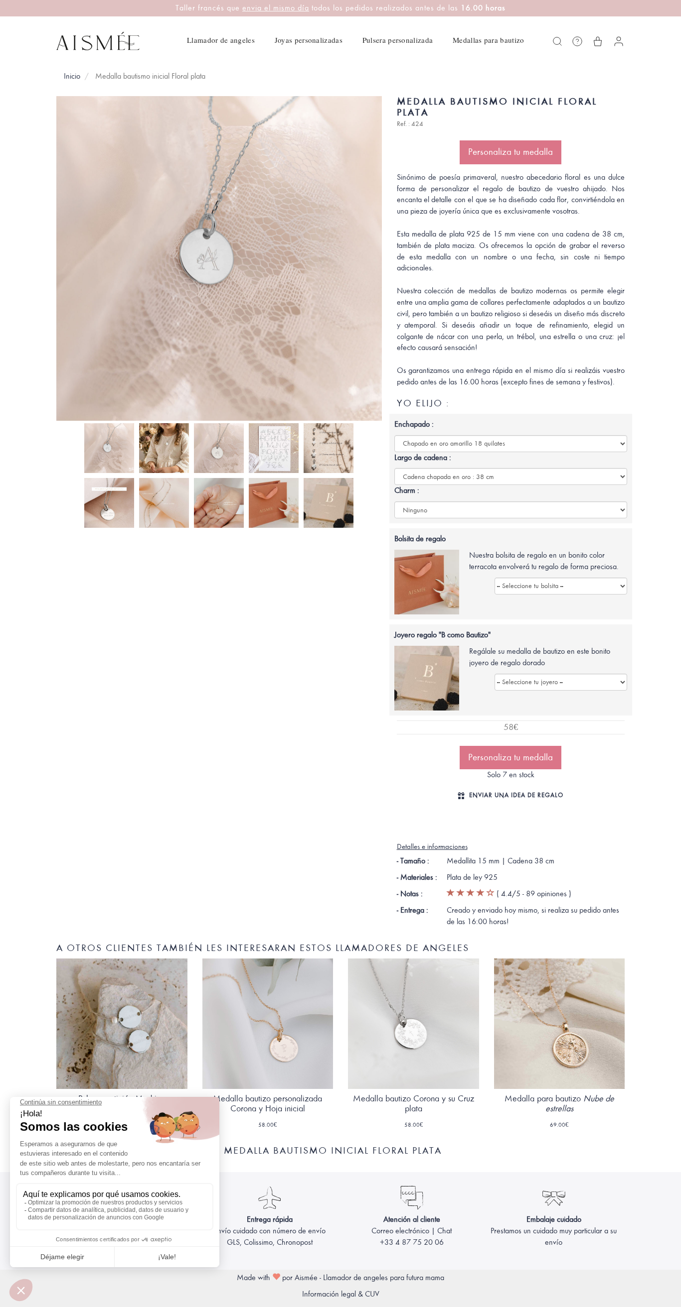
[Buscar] (557, 41)
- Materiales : (417, 877)
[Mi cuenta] (619, 41)
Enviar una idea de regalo (516, 795)
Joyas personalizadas (308, 40)
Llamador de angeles (221, 40)
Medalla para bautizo (559, 1103)
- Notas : (410, 893)
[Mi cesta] (598, 41)
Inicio (72, 76)
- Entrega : (412, 910)
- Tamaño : (413, 860)
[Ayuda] (577, 41)
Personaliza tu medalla (510, 151)
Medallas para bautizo (488, 40)
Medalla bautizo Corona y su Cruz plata (413, 1103)
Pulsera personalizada (397, 40)
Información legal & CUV (340, 1294)
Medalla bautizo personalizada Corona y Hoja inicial (267, 1103)
